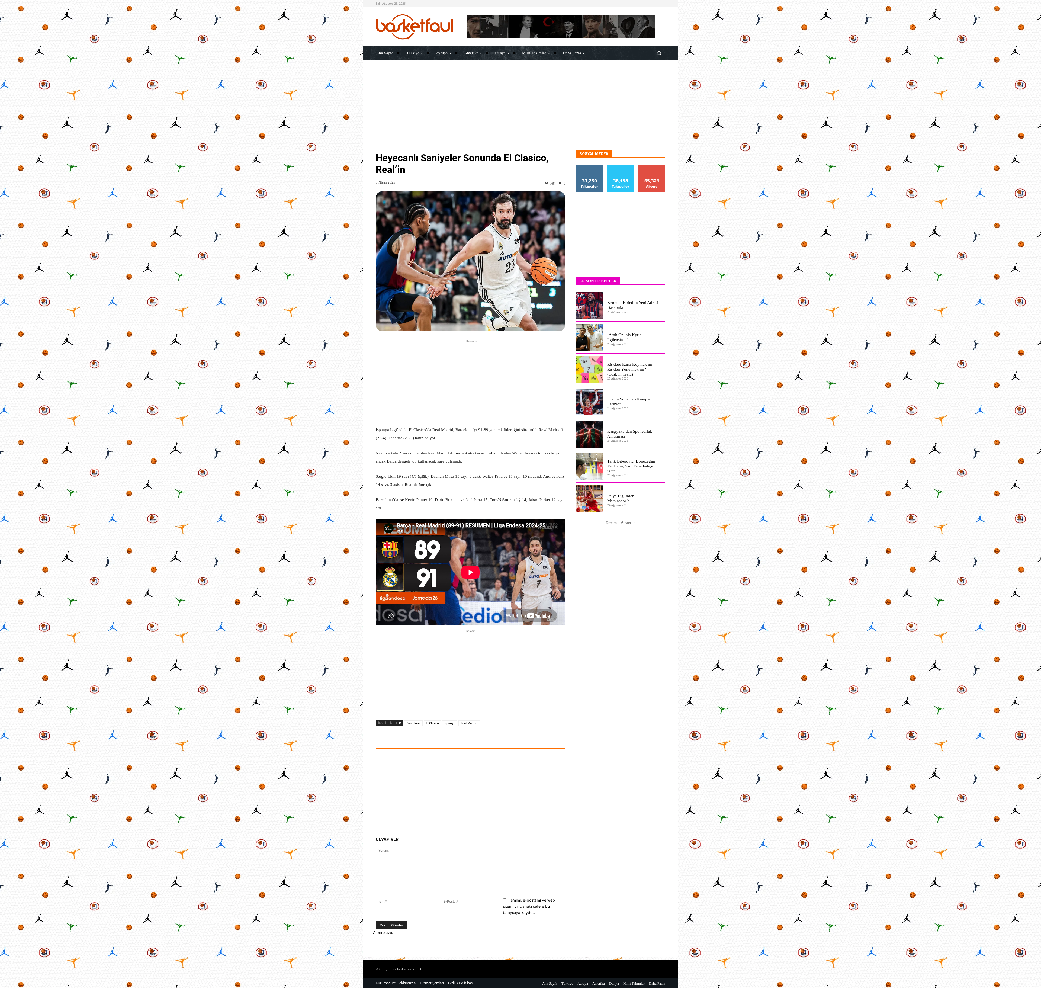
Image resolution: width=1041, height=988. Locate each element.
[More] (538, 733)
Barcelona (413, 723)
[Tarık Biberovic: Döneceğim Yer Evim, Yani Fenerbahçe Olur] (589, 466)
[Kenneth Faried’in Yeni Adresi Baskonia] (589, 305)
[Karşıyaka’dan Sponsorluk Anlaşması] (589, 434)
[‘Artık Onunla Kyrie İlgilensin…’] (589, 337)
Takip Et (589, 167)
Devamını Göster (618, 522)
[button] (659, 53)
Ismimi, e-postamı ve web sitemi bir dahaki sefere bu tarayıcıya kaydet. (529, 906)
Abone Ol (652, 167)
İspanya (449, 723)
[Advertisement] (520, 112)
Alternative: (383, 932)
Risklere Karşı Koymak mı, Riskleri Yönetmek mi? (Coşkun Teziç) (630, 369)
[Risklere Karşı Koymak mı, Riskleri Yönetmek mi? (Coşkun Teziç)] (589, 369)
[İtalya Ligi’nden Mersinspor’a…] (589, 498)
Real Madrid (469, 723)
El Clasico (432, 723)
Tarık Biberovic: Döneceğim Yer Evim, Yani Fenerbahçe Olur (631, 466)
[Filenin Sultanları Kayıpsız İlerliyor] (589, 402)
